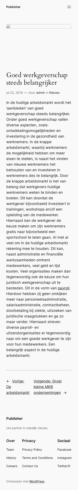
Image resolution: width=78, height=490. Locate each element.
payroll (63, 288)
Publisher (13, 7)
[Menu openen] (69, 7)
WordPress (36, 481)
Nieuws (54, 92)
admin (40, 92)
